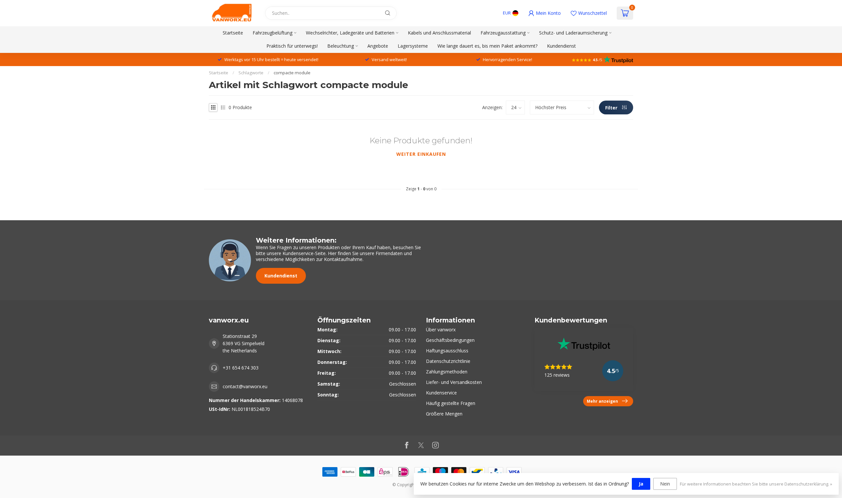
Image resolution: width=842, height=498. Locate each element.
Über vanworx (441, 329)
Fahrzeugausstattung (503, 33)
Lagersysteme (413, 46)
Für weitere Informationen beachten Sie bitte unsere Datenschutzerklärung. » (756, 484)
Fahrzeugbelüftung (272, 33)
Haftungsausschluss (447, 350)
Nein (665, 484)
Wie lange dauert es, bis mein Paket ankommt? (487, 46)
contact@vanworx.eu (245, 386)
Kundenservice (441, 393)
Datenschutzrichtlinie (448, 361)
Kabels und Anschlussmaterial (439, 33)
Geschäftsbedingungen (450, 340)
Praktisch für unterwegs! (292, 46)
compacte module (292, 73)
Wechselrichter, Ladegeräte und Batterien (350, 33)
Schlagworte (250, 73)
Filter (612, 108)
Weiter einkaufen (421, 154)
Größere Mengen (444, 414)
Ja (641, 484)
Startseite (233, 33)
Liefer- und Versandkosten (454, 382)
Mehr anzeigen (602, 401)
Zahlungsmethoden (446, 371)
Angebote (377, 46)
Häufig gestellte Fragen (450, 403)
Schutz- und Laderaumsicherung (573, 33)
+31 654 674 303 (241, 368)
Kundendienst (561, 46)
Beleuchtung (340, 46)
